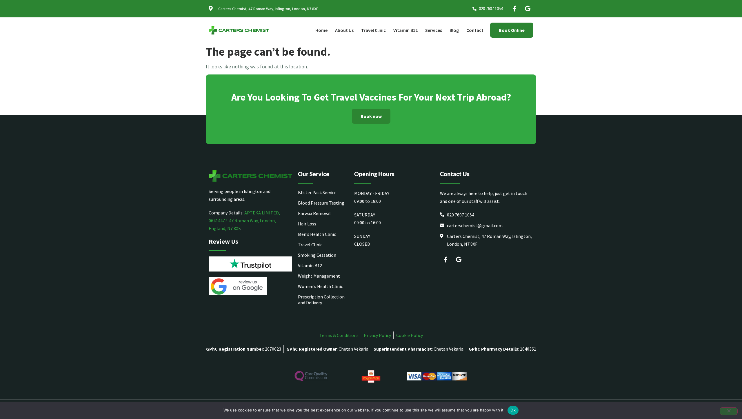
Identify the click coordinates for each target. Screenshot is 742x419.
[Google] (527, 8)
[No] (729, 411)
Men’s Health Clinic (317, 234)
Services (433, 30)
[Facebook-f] (514, 8)
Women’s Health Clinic (320, 286)
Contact (474, 30)
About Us (344, 30)
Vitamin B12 (405, 30)
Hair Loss (307, 224)
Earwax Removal (314, 213)
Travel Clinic (373, 30)
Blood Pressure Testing (321, 203)
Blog (454, 30)
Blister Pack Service (317, 192)
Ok (513, 410)
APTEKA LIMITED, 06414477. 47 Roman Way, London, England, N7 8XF (244, 220)
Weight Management (319, 276)
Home (321, 30)
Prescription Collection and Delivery (321, 299)
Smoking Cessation (317, 255)
